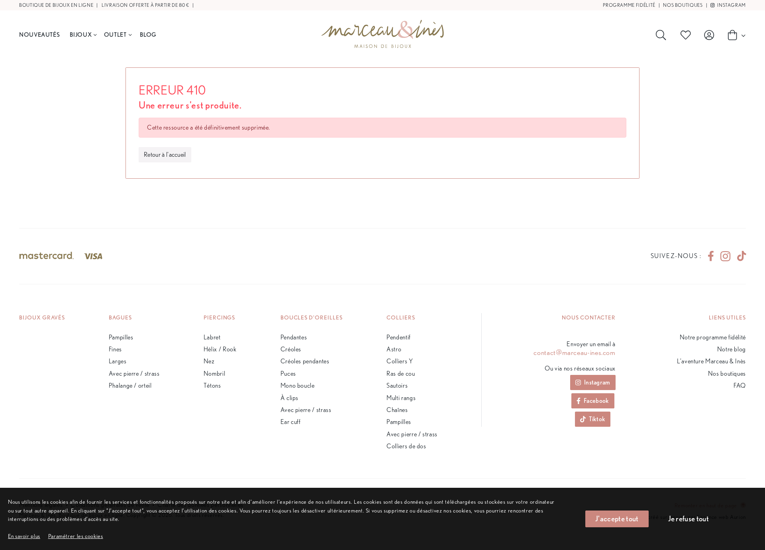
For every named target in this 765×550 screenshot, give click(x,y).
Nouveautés (39, 34)
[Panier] (734, 34)
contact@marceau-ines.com (574, 352)
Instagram (731, 5)
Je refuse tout (688, 518)
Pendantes (293, 337)
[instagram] (725, 256)
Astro (393, 349)
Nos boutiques (682, 5)
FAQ (740, 385)
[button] (75, 535)
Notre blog (731, 349)
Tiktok (597, 419)
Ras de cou (400, 373)
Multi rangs (401, 398)
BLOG (148, 34)
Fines (115, 349)
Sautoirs (397, 385)
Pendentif (398, 337)
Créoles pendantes (305, 361)
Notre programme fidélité (713, 337)
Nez (209, 361)
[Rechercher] (663, 35)
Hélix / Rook (220, 349)
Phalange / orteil (130, 385)
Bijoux (81, 34)
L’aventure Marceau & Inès (711, 361)
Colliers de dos (406, 446)
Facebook (596, 400)
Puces (288, 373)
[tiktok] (738, 256)
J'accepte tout (616, 518)
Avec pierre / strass (134, 373)
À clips (289, 398)
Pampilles (121, 337)
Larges (118, 361)
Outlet (115, 34)
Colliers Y (399, 361)
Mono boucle (297, 385)
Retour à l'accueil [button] (165, 154)
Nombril (214, 373)
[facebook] (711, 256)
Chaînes (397, 410)
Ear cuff (290, 422)
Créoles (290, 349)
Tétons (212, 385)
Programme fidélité (629, 5)
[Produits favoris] (687, 35)
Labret (212, 337)
